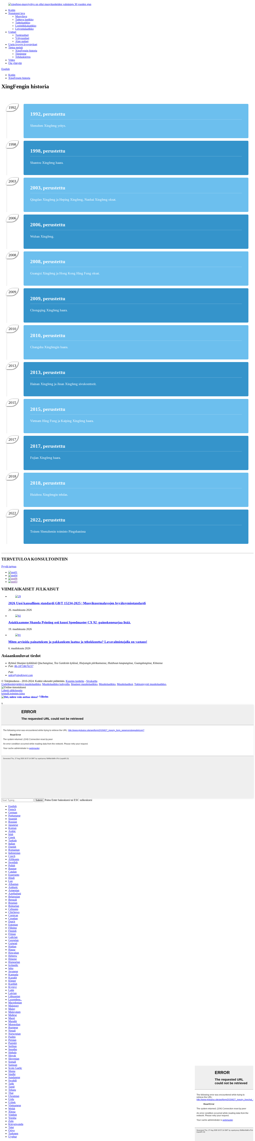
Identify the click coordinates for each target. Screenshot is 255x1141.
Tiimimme (20, 53)
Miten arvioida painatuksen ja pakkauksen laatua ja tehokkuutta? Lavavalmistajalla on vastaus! (77, 642)
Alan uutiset (21, 41)
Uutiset (12, 31)
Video (11, 60)
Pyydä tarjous (8, 566)
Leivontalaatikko (24, 28)
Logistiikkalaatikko (25, 25)
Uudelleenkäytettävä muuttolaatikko (21, 684)
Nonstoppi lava (16, 13)
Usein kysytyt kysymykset (22, 44)
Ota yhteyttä (15, 63)
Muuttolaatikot (125, 684)
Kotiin (11, 10)
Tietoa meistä (15, 47)
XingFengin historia (26, 50)
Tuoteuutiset (22, 35)
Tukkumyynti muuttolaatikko (150, 684)
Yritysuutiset (22, 38)
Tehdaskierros (23, 56)
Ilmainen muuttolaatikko (84, 684)
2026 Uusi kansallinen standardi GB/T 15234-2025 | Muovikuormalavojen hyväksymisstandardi (77, 603)
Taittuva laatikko (24, 19)
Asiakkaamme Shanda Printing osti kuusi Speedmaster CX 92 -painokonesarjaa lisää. (69, 622)
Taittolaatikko (22, 22)
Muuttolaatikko (107, 684)
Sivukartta (91, 681)
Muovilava (21, 16)
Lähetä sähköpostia (11, 690)
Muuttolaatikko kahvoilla (56, 684)
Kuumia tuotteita (75, 681)
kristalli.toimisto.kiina (13, 693)
